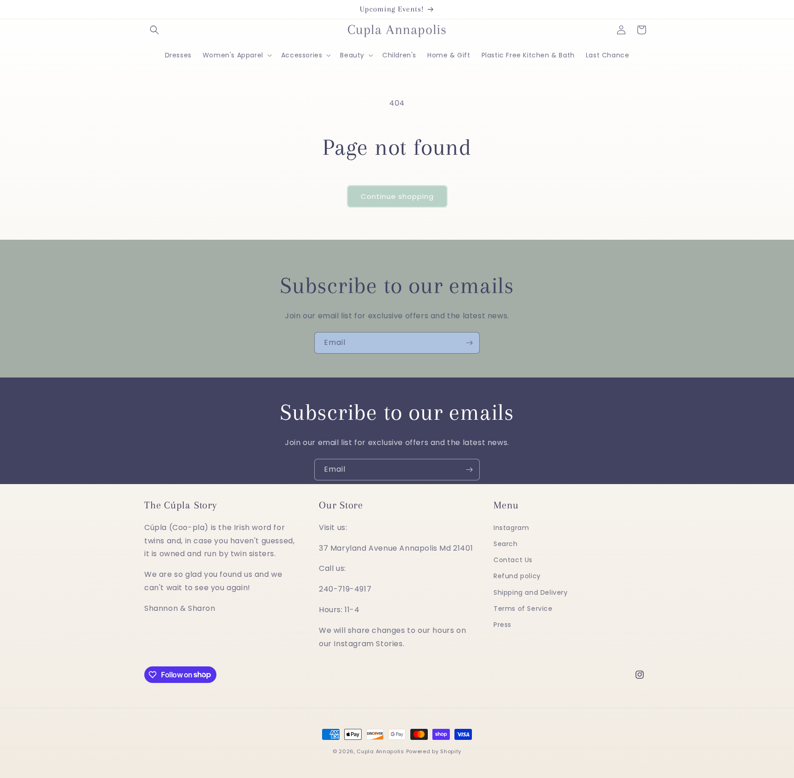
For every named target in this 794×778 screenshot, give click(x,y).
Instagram (511, 527)
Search (505, 543)
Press (502, 624)
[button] (154, 30)
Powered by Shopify (434, 751)
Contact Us (513, 559)
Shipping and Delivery (530, 592)
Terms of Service (523, 608)
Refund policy (517, 576)
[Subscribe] (469, 343)
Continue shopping (397, 196)
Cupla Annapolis (380, 751)
